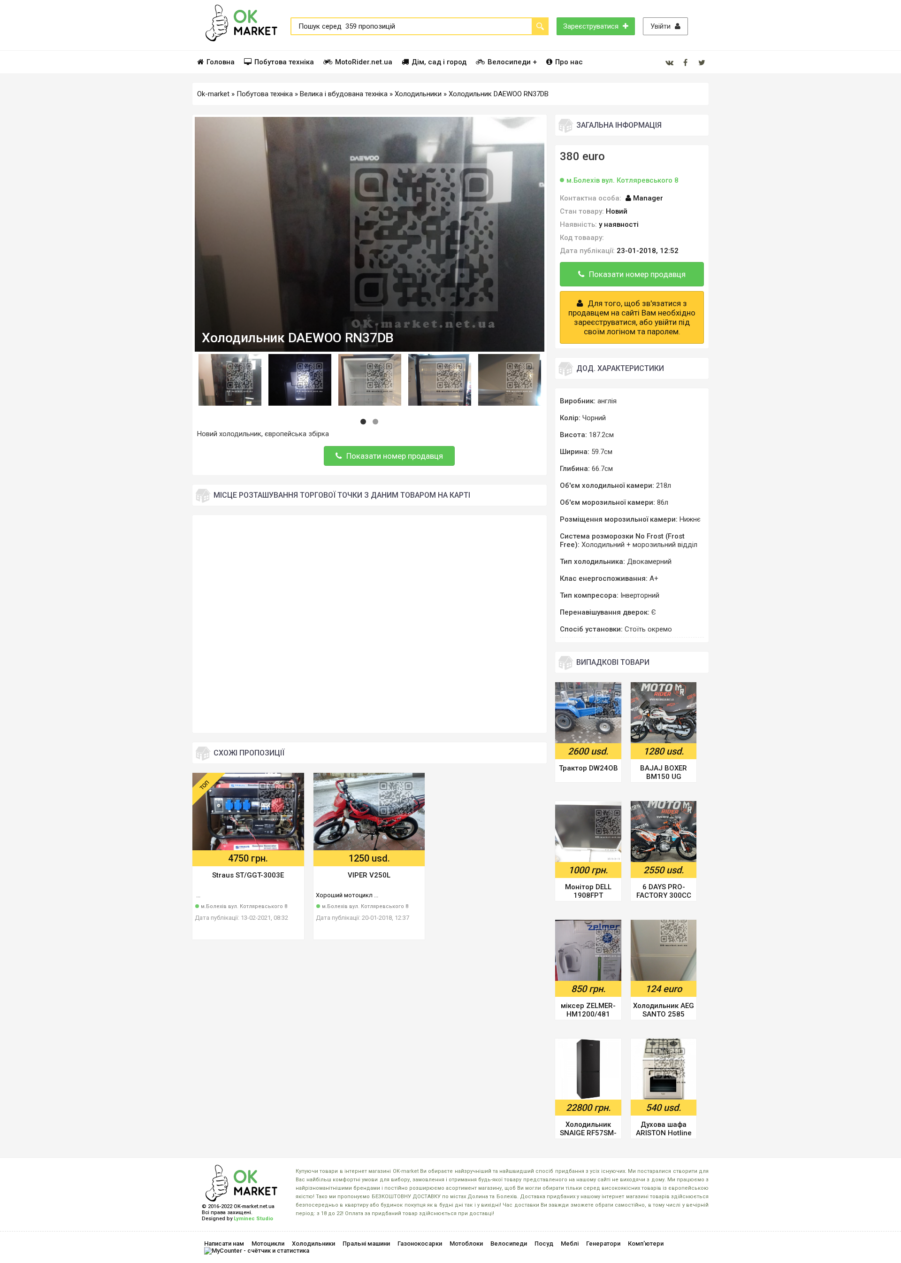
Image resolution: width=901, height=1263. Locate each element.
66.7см (602, 468)
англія (607, 401)
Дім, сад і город (439, 62)
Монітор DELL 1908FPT (588, 891)
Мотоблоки (466, 1243)
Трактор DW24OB (588, 768)
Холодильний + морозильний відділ (639, 544)
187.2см (601, 435)
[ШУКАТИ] (540, 26)
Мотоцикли (268, 1243)
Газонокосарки (419, 1243)
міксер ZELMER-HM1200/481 (588, 1009)
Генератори (603, 1243)
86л (662, 502)
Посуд (543, 1243)
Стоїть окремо (648, 629)
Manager (648, 198)
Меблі (570, 1243)
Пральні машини (366, 1243)
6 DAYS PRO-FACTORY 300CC (663, 891)
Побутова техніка (284, 62)
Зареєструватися (591, 26)
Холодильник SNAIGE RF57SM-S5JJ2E (588, 1129)
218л (663, 485)
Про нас (569, 62)
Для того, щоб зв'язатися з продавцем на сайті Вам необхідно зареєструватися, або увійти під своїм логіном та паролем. (631, 317)
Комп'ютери (646, 1243)
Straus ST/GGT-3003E (248, 875)
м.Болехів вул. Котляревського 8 (244, 906)
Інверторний (639, 595)
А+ (653, 578)
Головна (220, 62)
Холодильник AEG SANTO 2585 (663, 1009)
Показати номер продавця (394, 456)
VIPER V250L (369, 875)
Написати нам (224, 1243)
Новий (616, 211)
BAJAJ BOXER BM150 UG (663, 772)
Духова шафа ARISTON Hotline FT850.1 (664, 1129)
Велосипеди (508, 1243)
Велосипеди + (512, 62)
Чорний (594, 418)
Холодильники (313, 1243)
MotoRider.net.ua (363, 62)
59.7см (601, 451)
